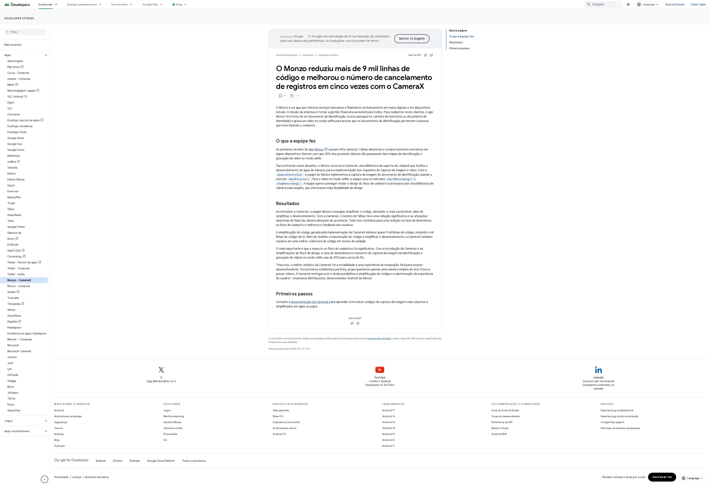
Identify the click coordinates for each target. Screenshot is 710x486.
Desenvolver (119, 4)
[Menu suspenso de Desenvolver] (133, 4)
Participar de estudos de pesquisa (620, 428)
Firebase (135, 460)
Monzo (319, 149)
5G (165, 440)
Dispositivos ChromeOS (286, 422)
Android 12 (388, 440)
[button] (22, 55)
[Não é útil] (431, 55)
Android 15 (388, 422)
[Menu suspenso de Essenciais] (58, 4)
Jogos (166, 410)
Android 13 (388, 434)
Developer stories (19, 18)
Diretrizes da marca (97, 477)
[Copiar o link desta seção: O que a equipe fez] (319, 141)
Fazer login (698, 4)
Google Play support (612, 422)
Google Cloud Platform (161, 460)
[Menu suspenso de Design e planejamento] (102, 4)
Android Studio (675, 4)
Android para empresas (68, 416)
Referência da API (501, 422)
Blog (179, 4)
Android (59, 410)
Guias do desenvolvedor (505, 416)
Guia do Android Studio (505, 410)
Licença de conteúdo (379, 338)
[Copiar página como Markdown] (292, 96)
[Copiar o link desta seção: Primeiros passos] (316, 294)
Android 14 (388, 428)
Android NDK (499, 434)
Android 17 (388, 410)
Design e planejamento (82, 4)
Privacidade (170, 434)
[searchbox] (24, 32)
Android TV (279, 434)
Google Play (150, 4)
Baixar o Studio (500, 428)
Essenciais (46, 4)
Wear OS (278, 416)
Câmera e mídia (172, 428)
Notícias (59, 434)
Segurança (60, 422)
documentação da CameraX (310, 302)
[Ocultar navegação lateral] (44, 479)
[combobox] (603, 4)
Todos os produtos (194, 460)
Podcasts (59, 446)
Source (58, 428)
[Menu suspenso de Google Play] (163, 4)
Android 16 (388, 416)
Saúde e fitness (172, 422)
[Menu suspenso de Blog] (187, 4)
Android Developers (286, 55)
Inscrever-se (662, 477)
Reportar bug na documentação (619, 416)
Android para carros (284, 428)
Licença (76, 477)
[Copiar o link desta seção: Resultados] (303, 204)
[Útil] (425, 55)
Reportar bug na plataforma (617, 410)
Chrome (117, 460)
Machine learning (173, 416)
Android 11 (388, 446)
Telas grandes (281, 410)
